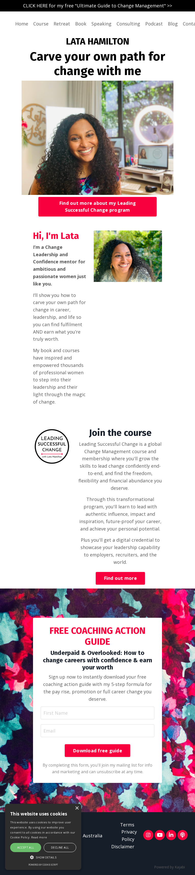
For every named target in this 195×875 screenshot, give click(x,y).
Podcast (154, 24)
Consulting (128, 24)
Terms (127, 825)
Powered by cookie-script (43, 864)
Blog (173, 24)
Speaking (101, 24)
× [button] (77, 808)
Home (21, 24)
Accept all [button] (25, 847)
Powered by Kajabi (169, 867)
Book (80, 24)
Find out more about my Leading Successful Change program (97, 206)
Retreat (62, 24)
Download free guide (97, 751)
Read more (39, 837)
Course (40, 24)
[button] (43, 857)
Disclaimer (122, 846)
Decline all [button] (60, 847)
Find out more (120, 578)
